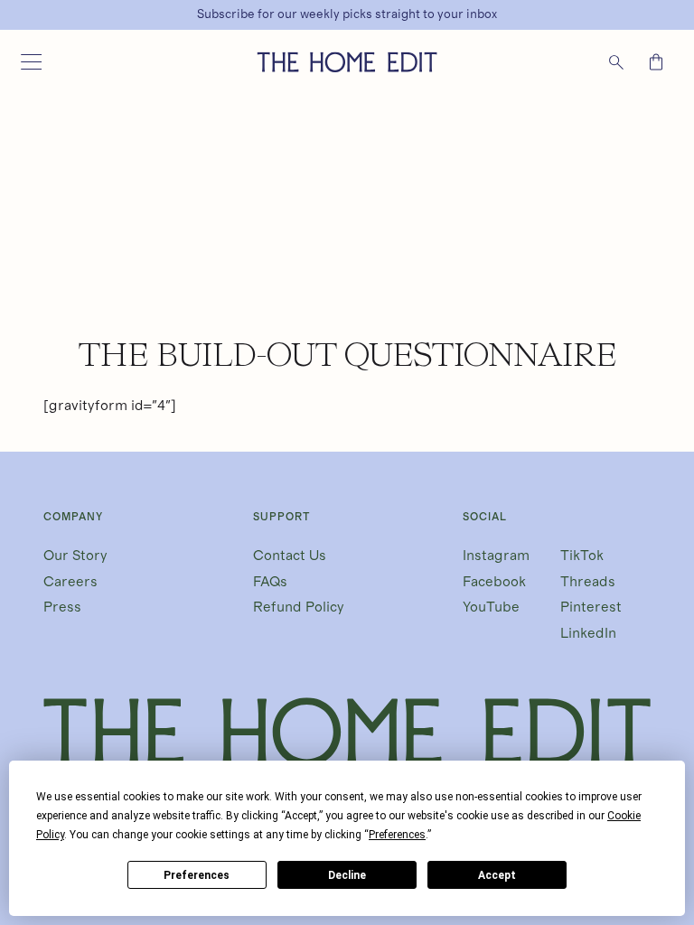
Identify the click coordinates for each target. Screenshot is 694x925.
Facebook (494, 582)
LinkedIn (588, 633)
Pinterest (591, 607)
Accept (497, 875)
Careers (70, 582)
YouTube (491, 607)
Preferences (197, 875)
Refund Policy (298, 607)
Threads (587, 582)
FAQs (270, 582)
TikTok (582, 555)
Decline (347, 875)
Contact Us (289, 555)
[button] (31, 62)
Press (62, 607)
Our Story (75, 555)
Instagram (496, 555)
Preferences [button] (397, 834)
